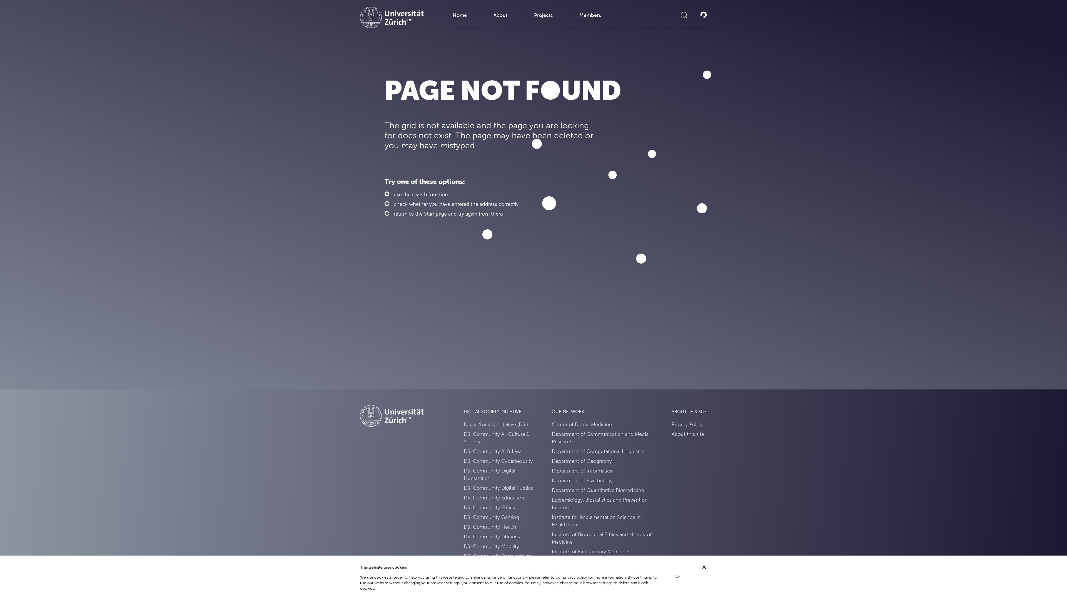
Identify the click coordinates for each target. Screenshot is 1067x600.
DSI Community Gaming (491, 517)
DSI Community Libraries (492, 536)
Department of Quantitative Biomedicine (598, 490)
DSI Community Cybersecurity (498, 461)
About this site (688, 434)
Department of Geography (582, 461)
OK (677, 577)
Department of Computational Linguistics (598, 451)
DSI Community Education (494, 498)
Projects (543, 15)
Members (590, 15)
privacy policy (575, 577)
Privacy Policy (687, 424)
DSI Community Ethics (489, 507)
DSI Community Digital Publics (498, 488)
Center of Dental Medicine (582, 424)
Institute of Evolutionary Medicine (590, 551)
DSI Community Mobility (491, 546)
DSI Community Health (490, 527)
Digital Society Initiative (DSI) (496, 424)
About (500, 15)
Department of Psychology (582, 480)
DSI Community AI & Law (492, 451)
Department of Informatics (582, 471)
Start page (435, 214)
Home (460, 15)
